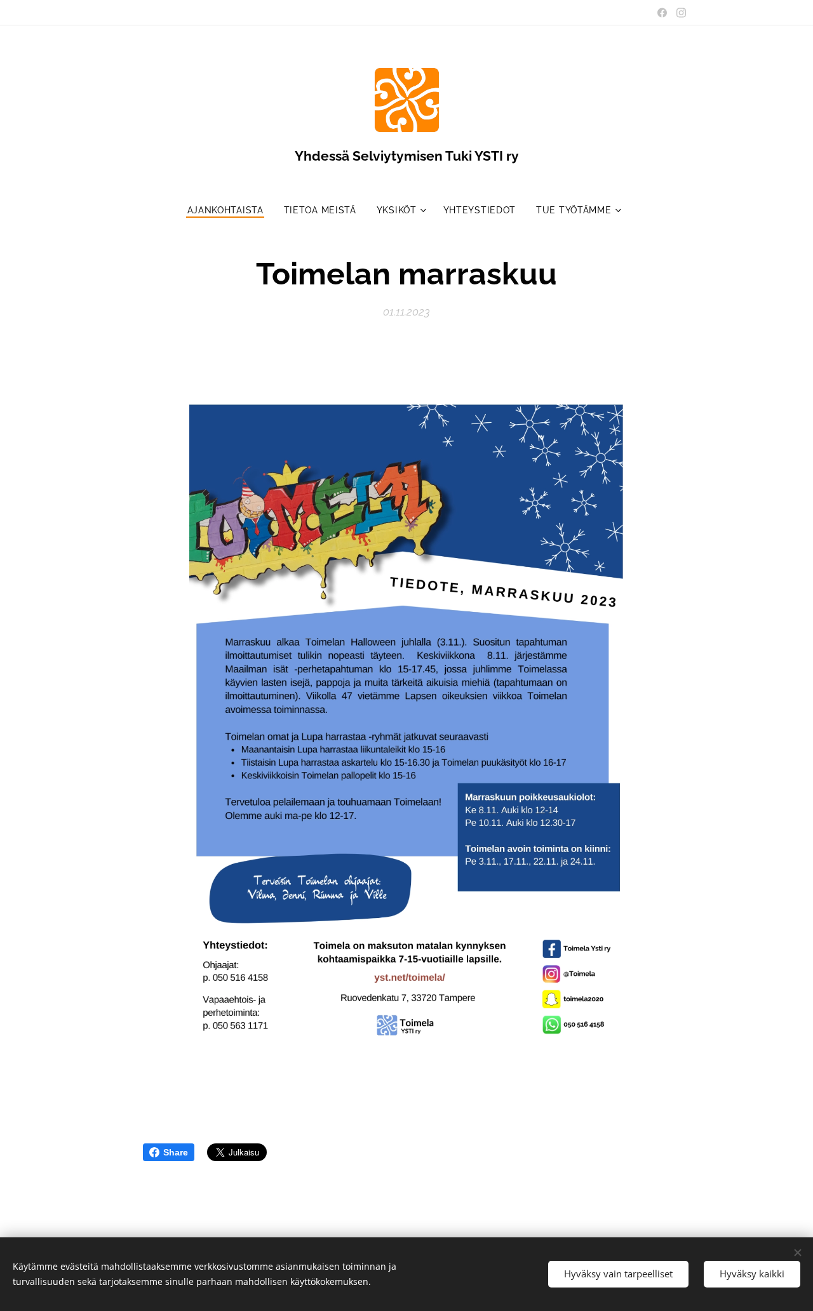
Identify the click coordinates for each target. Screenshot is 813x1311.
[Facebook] (662, 12)
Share (175, 1152)
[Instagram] (681, 12)
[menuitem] (230, 210)
